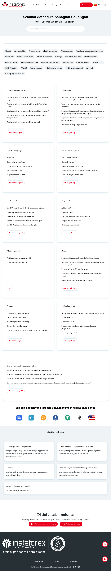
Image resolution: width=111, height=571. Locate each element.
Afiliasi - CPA (66, 208)
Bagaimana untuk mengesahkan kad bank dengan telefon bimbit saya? (80, 105)
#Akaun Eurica (98, 62)
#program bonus (34, 51)
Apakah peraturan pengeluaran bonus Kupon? (77, 280)
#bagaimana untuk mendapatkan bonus (89, 51)
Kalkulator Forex (67, 317)
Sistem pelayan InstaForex (16, 162)
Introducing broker (67, 212)
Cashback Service (67, 162)
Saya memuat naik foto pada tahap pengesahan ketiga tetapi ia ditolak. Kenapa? (82, 119)
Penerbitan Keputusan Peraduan (18, 313)
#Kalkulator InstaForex (73, 57)
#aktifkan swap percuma (54, 68)
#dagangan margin (11, 62)
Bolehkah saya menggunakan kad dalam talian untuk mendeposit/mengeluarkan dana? (79, 98)
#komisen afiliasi (19, 51)
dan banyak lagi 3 (70, 233)
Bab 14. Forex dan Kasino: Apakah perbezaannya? (24, 221)
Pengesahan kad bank (68, 322)
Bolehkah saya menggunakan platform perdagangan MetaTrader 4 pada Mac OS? (35, 374)
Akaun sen (10, 158)
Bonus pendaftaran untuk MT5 (17, 262)
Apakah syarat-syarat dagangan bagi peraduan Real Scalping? (28, 330)
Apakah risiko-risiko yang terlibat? (73, 166)
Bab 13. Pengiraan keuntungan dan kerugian (22, 225)
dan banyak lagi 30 (70, 288)
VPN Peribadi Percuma (69, 158)
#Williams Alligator (83, 62)
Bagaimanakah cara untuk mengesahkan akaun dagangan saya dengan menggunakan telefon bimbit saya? (82, 112)
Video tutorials (72, 5)
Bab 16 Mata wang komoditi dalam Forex (21, 212)
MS (99, 5)
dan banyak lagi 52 (70, 183)
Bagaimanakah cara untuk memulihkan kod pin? (23, 122)
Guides (62, 5)
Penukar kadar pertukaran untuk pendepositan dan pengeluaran (78, 327)
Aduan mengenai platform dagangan (19, 166)
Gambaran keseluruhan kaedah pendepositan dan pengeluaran (82, 313)
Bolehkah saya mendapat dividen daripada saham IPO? (80, 170)
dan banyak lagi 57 (16, 233)
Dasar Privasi (38, 562)
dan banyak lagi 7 (15, 341)
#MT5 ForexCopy (11, 68)
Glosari (47, 5)
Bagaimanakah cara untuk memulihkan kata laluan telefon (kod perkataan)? (26, 116)
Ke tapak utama (36, 5)
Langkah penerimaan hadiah (16, 317)
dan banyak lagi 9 (70, 341)
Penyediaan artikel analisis (16, 175)
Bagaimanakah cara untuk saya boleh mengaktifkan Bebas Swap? (27, 105)
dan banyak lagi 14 (16, 391)
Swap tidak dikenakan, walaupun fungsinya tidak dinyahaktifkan (29, 370)
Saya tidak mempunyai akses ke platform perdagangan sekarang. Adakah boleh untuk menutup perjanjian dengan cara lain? (49, 383)
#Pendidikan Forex (90, 57)
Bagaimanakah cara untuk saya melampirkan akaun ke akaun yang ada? (28, 98)
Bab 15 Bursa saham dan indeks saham (20, 216)
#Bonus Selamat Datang (25, 57)
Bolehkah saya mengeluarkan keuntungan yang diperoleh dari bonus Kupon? (82, 263)
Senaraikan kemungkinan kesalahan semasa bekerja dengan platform (30, 379)
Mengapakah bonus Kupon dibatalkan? (74, 269)
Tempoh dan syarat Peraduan (17, 326)
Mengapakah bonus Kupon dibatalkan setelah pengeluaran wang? (81, 274)
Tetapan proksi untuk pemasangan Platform (21, 366)
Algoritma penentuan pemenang (18, 322)
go (10, 288)
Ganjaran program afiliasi (70, 225)
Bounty (54, 5)
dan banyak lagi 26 (70, 133)
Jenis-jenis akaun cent (14, 170)
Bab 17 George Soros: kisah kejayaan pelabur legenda (25, 208)
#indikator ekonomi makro (50, 62)
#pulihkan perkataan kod (74, 68)
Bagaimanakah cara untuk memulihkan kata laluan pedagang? (28, 111)
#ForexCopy (9, 57)
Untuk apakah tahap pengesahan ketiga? (75, 125)
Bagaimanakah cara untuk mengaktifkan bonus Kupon (80, 258)
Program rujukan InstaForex (71, 221)
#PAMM (24, 68)
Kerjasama (73, 562)
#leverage (58, 57)
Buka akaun (86, 5)
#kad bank (89, 68)
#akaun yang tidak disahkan (14, 74)
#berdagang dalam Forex (29, 62)
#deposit (8, 51)
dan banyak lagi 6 (15, 133)
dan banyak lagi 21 (16, 183)
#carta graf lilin (68, 62)
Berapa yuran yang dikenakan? (72, 175)
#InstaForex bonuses (50, 51)
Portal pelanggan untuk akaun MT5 (19, 258)
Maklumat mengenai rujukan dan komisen (75, 216)
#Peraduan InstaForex (44, 57)
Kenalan (56, 562)
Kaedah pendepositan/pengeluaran (73, 333)
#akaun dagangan (67, 51)
